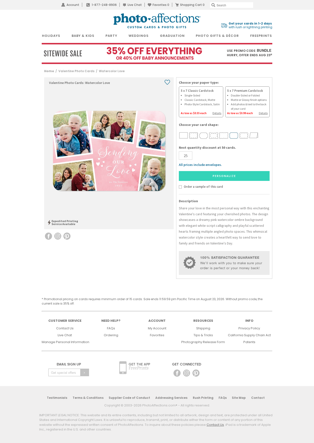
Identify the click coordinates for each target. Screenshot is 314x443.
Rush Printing (203, 398)
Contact (258, 398)
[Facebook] (177, 373)
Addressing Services (171, 398)
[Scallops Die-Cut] (244, 135)
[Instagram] (186, 373)
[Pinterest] (196, 373)
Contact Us (65, 328)
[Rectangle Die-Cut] (184, 135)
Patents (249, 342)
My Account (157, 328)
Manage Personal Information (65, 342)
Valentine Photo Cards (76, 71)
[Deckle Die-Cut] (224, 135)
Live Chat (135, 5)
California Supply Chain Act (249, 335)
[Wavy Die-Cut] (194, 135)
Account (72, 5)
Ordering (111, 335)
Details (216, 113)
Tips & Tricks (203, 335)
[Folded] (254, 135)
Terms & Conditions (88, 398)
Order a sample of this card (203, 186)
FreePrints (261, 35)
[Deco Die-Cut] (204, 135)
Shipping (203, 328)
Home (49, 71)
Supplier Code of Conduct (129, 398)
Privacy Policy (249, 328)
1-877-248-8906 (104, 5)
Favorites (161, 5)
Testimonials (57, 398)
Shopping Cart (192, 5)
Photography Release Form (203, 342)
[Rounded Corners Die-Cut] (234, 135)
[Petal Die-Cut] (214, 135)
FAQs (111, 328)
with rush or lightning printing (250, 25)
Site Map (239, 398)
